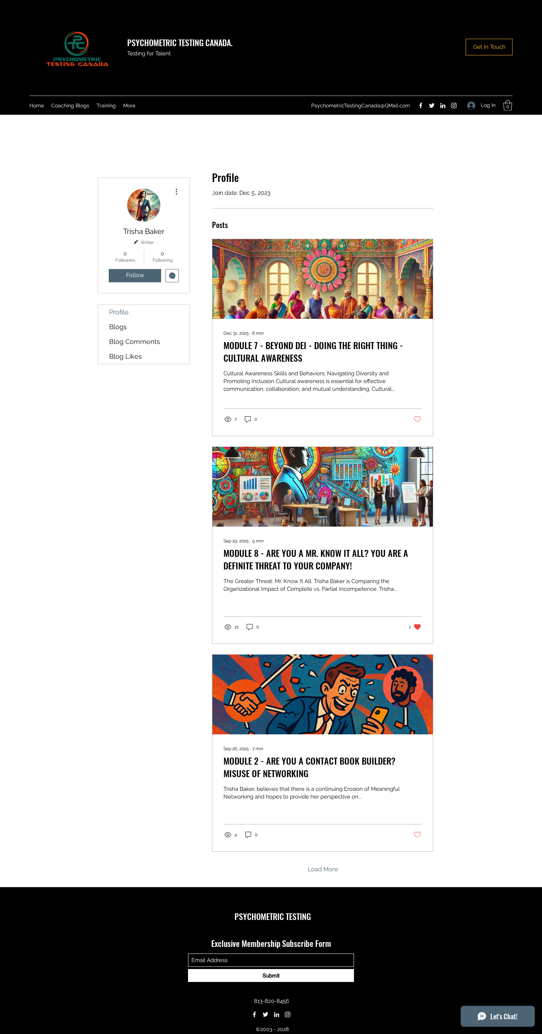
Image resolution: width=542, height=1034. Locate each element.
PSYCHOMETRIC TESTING (272, 916)
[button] (507, 105)
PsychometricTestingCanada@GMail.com (360, 105)
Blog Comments (134, 341)
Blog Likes (125, 356)
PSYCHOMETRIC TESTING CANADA (179, 42)
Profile (119, 312)
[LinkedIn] (443, 105)
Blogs (118, 327)
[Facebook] (420, 105)
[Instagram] (454, 105)
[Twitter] (431, 105)
